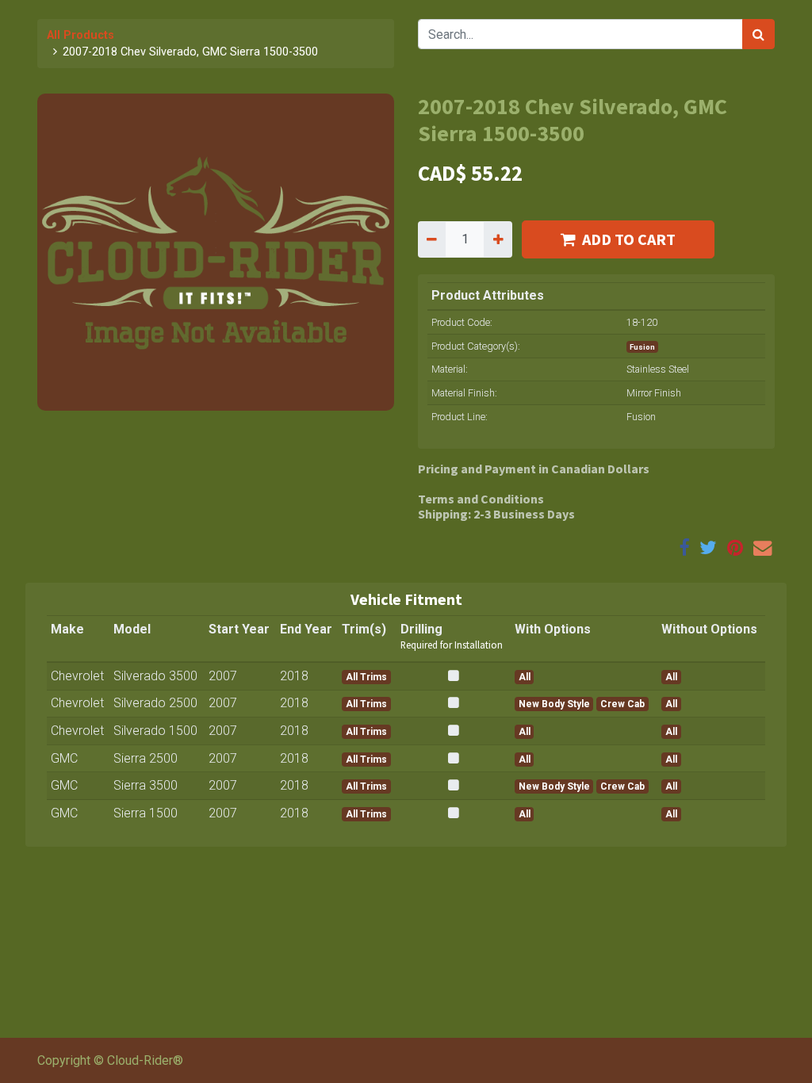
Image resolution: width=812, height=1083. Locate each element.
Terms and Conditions (481, 499)
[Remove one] (432, 239)
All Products (80, 35)
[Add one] (497, 239)
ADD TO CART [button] (629, 239)
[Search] (758, 34)
